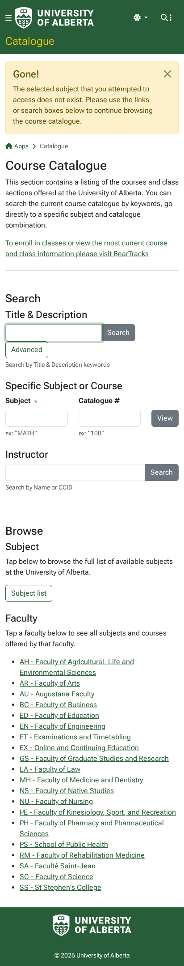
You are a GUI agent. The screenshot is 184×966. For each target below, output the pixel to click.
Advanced (26, 349)
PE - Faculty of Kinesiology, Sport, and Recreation (98, 812)
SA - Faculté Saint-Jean (58, 866)
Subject (17, 400)
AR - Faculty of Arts (50, 683)
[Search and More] (166, 17)
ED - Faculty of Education (59, 715)
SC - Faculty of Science (56, 876)
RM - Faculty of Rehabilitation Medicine (82, 855)
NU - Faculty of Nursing (56, 801)
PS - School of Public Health (64, 844)
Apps (21, 146)
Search (118, 332)
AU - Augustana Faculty (57, 694)
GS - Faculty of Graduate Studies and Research (94, 758)
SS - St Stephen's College (60, 887)
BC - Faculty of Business (58, 704)
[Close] (167, 73)
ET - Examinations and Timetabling (75, 737)
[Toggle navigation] (8, 18)
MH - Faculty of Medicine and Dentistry (81, 780)
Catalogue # (99, 400)
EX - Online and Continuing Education (79, 747)
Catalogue (29, 41)
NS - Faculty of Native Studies (67, 790)
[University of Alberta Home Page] (54, 18)
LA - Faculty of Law (50, 769)
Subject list (28, 593)
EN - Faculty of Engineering (62, 726)
